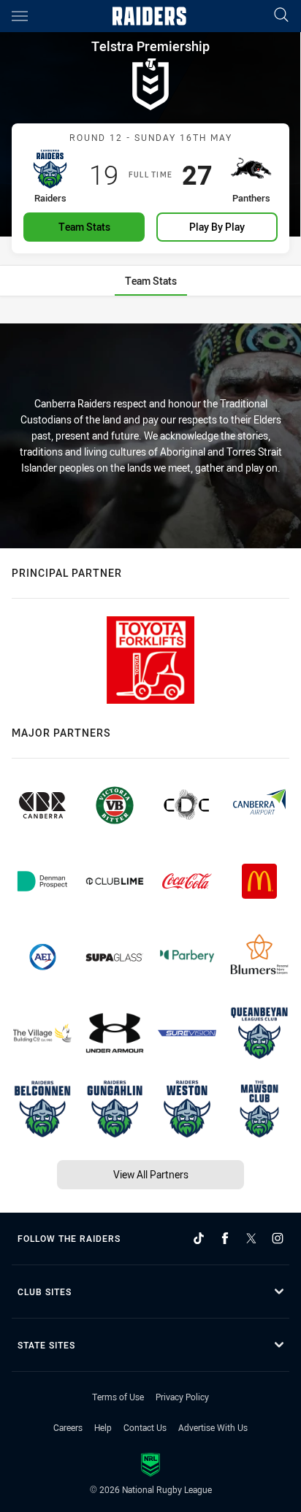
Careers (68, 1427)
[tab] (151, 281)
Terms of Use (118, 1396)
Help (103, 1427)
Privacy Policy (182, 1396)
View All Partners (150, 1174)
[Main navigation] (20, 16)
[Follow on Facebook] (225, 1238)
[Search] (281, 16)
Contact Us (145, 1427)
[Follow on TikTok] (199, 1238)
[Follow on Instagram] (277, 1238)
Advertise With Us (213, 1427)
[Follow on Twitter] (251, 1238)
